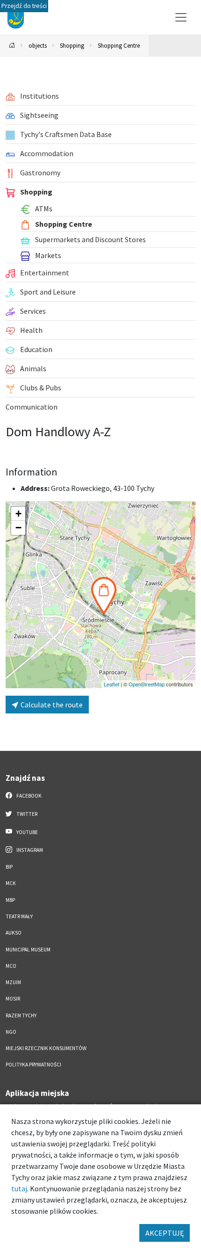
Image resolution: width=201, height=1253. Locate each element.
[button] (103, 595)
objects (38, 45)
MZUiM (13, 982)
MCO (11, 966)
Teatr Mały (19, 916)
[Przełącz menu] (181, 17)
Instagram (29, 850)
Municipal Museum (28, 949)
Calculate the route (51, 704)
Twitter (26, 814)
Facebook (28, 795)
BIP (9, 867)
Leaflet (111, 684)
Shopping (72, 45)
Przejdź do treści (24, 6)
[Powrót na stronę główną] (12, 45)
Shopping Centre (119, 45)
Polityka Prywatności (33, 1064)
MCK (11, 883)
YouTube (26, 832)
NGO (11, 1032)
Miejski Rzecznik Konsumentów (46, 1048)
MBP (10, 900)
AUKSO (14, 932)
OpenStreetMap (147, 684)
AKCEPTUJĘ (164, 1233)
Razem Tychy (21, 1015)
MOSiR (13, 998)
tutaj (19, 1188)
